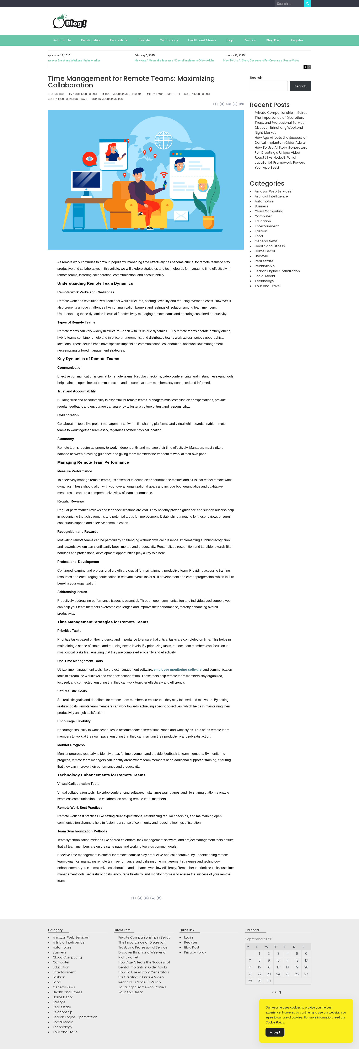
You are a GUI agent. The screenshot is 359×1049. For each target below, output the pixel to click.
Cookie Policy (275, 1022)
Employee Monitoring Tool (163, 94)
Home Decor (265, 251)
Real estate (118, 40)
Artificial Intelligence (271, 196)
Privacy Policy (195, 952)
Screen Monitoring (197, 94)
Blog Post (273, 40)
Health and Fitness (202, 40)
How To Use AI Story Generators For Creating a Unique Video (177, 60)
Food (259, 236)
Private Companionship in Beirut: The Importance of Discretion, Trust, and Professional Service (281, 117)
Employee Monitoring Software (121, 94)
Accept (275, 1032)
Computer (263, 216)
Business (261, 206)
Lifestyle (144, 40)
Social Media (265, 276)
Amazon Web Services (273, 191)
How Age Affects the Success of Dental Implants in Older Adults (90, 60)
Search (256, 77)
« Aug (276, 992)
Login (230, 40)
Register (297, 40)
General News (266, 241)
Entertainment (267, 226)
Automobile (62, 40)
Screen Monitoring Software (68, 99)
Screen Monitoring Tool (107, 99)
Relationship (90, 40)
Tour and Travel (267, 286)
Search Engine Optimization (277, 271)
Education (263, 221)
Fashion (250, 40)
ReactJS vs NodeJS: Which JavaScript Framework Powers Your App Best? (269, 62)
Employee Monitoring (83, 94)
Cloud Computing (269, 211)
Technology (169, 40)
